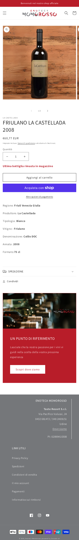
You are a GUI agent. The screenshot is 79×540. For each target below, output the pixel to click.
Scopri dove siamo (28, 369)
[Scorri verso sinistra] (31, 111)
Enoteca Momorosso (33, 538)
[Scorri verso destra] (48, 111)
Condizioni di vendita (24, 474)
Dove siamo (60, 429)
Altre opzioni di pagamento (39, 196)
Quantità (7, 149)
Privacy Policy (20, 458)
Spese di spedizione (26, 143)
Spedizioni (18, 466)
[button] (5, 13)
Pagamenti (18, 491)
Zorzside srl (55, 538)
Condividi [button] (12, 281)
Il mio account (20, 483)
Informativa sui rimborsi (26, 499)
